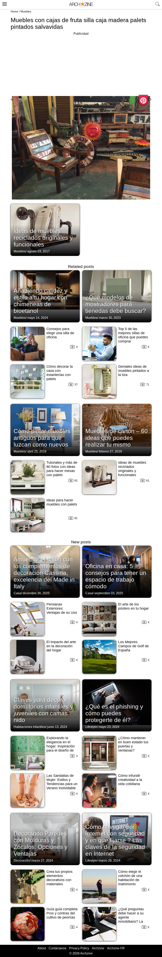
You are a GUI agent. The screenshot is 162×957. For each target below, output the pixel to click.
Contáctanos (57, 948)
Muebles (26, 11)
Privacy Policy (79, 948)
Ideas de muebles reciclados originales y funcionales (43, 238)
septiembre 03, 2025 (108, 593)
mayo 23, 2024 (109, 726)
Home (14, 11)
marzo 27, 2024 (42, 860)
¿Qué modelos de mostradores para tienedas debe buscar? (115, 304)
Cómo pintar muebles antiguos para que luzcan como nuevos (42, 438)
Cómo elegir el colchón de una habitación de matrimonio (130, 878)
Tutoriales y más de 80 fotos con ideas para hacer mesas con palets (61, 469)
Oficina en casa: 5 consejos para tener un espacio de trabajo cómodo (115, 576)
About (42, 948)
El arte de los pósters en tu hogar (133, 606)
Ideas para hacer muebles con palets (61, 502)
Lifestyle (91, 726)
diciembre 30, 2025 (36, 593)
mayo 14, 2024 (37, 317)
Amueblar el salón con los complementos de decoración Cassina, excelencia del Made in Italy (44, 572)
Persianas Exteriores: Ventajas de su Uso (61, 608)
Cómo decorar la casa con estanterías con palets (59, 373)
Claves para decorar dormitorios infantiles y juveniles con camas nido (43, 710)
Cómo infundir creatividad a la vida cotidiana (130, 780)
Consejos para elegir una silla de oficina (60, 333)
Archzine (98, 948)
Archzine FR (116, 948)
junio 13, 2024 (57, 726)
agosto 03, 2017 (38, 251)
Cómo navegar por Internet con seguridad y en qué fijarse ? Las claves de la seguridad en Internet (115, 840)
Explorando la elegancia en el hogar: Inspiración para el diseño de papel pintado (60, 746)
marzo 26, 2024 (109, 860)
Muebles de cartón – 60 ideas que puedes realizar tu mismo (116, 438)
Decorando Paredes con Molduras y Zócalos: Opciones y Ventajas (41, 843)
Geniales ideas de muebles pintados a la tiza (133, 371)
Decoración (22, 860)
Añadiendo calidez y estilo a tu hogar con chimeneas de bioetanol (40, 300)
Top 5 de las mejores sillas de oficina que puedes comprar (133, 335)
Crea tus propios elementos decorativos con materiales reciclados (59, 880)
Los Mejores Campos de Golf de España (133, 646)
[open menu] (4, 3)
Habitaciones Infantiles (30, 726)
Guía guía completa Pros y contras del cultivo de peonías (61, 913)
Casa (17, 593)
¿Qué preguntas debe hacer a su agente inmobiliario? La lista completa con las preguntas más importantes (132, 921)
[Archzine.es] (81, 4)
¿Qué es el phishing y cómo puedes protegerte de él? (114, 713)
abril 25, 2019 (36, 451)
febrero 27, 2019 (110, 451)
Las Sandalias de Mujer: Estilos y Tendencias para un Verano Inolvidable (61, 782)
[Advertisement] (81, 63)
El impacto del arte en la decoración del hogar (61, 646)
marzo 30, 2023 (110, 317)
